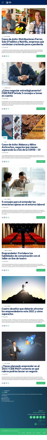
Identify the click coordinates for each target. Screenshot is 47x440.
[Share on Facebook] (2, 56)
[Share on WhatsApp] (8, 56)
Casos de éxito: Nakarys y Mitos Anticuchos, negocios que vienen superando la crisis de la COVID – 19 (21, 147)
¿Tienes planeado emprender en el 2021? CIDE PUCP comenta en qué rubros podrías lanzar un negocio (21, 368)
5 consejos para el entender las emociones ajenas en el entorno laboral (23, 203)
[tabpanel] (23, 21)
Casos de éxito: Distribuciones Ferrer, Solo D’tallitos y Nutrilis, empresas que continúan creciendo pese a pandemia (23, 41)
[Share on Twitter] (4, 56)
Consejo (8, 199)
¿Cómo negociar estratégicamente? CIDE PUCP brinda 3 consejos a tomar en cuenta (22, 93)
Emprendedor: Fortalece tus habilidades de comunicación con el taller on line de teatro (21, 255)
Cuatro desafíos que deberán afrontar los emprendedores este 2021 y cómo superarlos (22, 311)
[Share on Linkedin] (6, 56)
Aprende (6, 87)
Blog (5, 36)
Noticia (8, 36)
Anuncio (6, 250)
